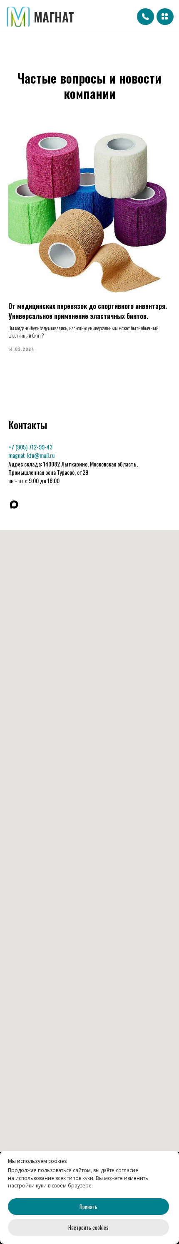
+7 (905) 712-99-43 (30, 446)
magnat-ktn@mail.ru (31, 455)
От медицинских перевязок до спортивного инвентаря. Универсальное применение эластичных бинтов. (87, 311)
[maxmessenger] (14, 504)
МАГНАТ (54, 17)
